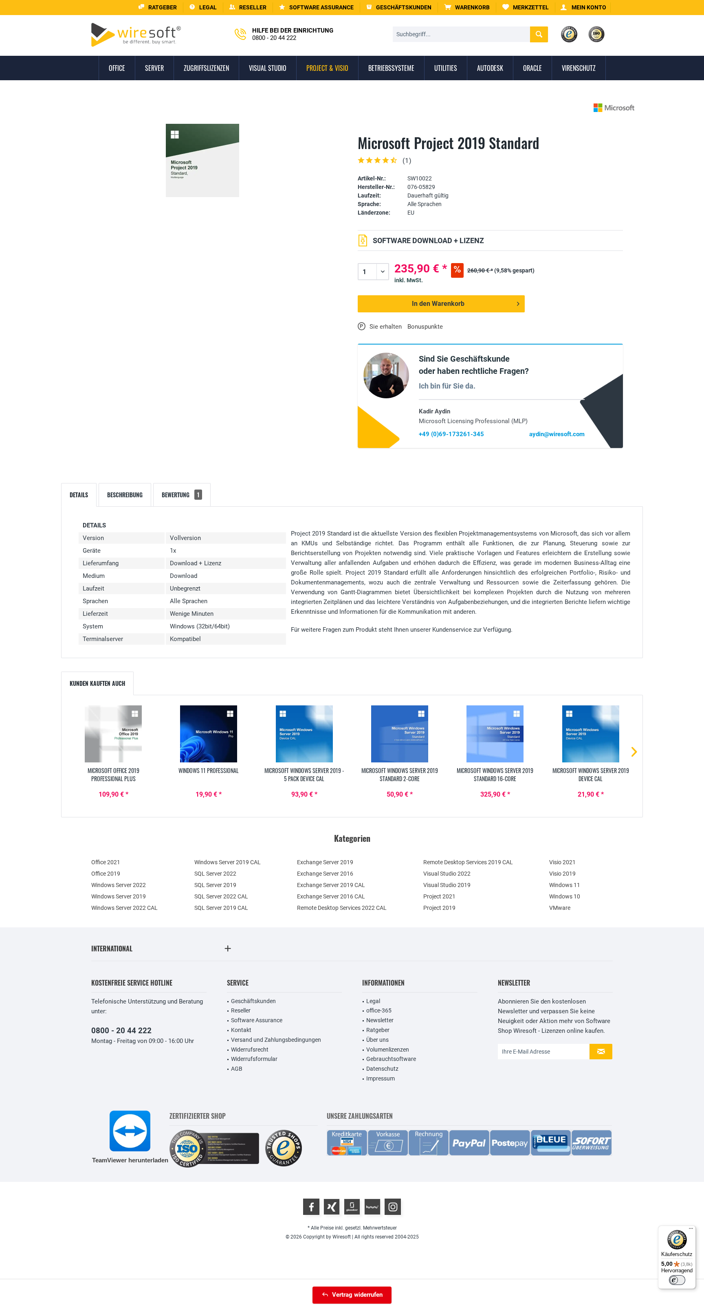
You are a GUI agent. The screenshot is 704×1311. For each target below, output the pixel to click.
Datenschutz (382, 1068)
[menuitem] (467, 7)
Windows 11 (564, 885)
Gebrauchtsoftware (391, 1059)
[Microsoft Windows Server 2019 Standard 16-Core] (495, 733)
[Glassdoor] (352, 1207)
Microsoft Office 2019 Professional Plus (113, 774)
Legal (373, 1001)
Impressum (380, 1078)
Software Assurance (256, 1020)
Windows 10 (564, 896)
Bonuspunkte (425, 326)
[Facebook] (311, 1207)
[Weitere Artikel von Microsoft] (614, 107)
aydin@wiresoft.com (557, 434)
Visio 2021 (562, 862)
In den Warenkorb (438, 303)
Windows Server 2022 (118, 885)
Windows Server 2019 (118, 896)
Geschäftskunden (253, 1001)
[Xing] (331, 1207)
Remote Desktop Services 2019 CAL (468, 862)
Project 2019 (439, 908)
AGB (236, 1068)
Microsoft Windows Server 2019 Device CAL (590, 774)
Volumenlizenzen (387, 1049)
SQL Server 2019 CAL (221, 908)
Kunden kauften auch (97, 683)
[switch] (677, 1280)
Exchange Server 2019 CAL (331, 885)
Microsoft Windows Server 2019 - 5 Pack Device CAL (304, 774)
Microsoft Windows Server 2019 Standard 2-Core (399, 774)
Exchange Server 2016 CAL (331, 896)
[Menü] (691, 1230)
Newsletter (380, 1020)
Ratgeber (377, 1030)
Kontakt (241, 1030)
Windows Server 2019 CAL (227, 862)
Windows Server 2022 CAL (124, 908)
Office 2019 (105, 873)
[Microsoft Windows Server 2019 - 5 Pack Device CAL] (304, 733)
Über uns (377, 1040)
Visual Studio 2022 (447, 873)
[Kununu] (372, 1207)
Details (79, 494)
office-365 (379, 1010)
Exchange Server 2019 (325, 862)
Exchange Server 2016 (325, 873)
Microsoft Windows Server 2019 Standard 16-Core (495, 774)
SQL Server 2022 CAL (221, 896)
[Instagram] (393, 1207)
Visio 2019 (562, 873)
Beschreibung (125, 494)
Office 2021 (105, 862)
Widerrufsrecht (249, 1049)
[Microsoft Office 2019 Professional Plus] (113, 733)
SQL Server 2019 (215, 885)
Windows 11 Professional (208, 770)
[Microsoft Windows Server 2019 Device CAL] (590, 733)
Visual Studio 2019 (447, 885)
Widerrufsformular (254, 1059)
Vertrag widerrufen (357, 1294)
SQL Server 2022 (215, 873)
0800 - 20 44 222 (121, 1030)
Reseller (241, 1010)
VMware (559, 908)
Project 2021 (439, 896)
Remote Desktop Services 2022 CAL (342, 908)
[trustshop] (283, 1149)
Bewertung (180, 494)
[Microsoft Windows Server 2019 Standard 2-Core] (399, 733)
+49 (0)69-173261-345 (451, 434)
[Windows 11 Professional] (208, 733)
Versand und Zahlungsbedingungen (276, 1040)
